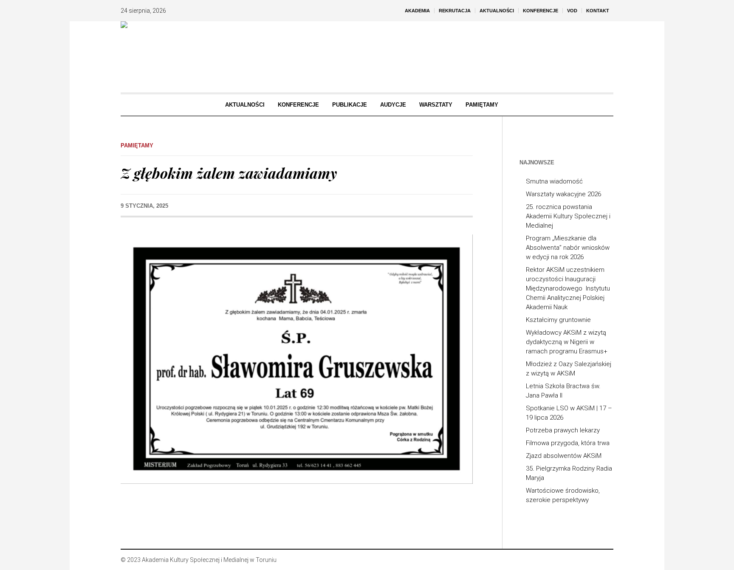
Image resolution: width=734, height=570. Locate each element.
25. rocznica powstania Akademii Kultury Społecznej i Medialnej (568, 216)
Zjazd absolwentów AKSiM (563, 456)
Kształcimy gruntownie (558, 320)
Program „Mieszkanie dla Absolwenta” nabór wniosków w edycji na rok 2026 (568, 247)
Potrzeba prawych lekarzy (563, 430)
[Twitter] (606, 560)
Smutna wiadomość (554, 181)
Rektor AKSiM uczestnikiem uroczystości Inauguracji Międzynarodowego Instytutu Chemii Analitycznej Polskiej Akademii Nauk (568, 288)
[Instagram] (594, 560)
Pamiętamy (137, 145)
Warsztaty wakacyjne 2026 (563, 194)
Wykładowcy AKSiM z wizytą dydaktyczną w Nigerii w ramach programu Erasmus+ (566, 342)
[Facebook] (581, 560)
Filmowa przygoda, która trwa (568, 443)
